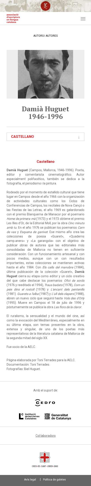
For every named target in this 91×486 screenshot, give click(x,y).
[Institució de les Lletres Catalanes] (45, 416)
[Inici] (13, 18)
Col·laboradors (46, 435)
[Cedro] (44, 402)
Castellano (22, 137)
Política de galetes (54, 479)
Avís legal (30, 479)
